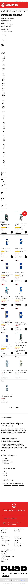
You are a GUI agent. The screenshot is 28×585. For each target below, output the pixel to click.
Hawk (5, 471)
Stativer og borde (3, 102)
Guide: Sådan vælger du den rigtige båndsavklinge (14, 485)
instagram (5, 576)
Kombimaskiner (3, 79)
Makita (5, 475)
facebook (23, 573)
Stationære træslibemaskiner (3, 95)
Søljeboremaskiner (3, 84)
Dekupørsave (4, 133)
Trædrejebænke (3, 107)
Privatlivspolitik (4, 559)
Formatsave (4, 140)
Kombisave (4, 154)
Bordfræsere (3, 65)
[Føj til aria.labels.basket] (12, 232)
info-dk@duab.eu (4, 553)
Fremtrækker (3, 69)
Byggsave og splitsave (4, 125)
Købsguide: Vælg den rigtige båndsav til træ (13, 483)
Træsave (3, 112)
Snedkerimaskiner (3, 53)
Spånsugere (3, 89)
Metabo (5, 473)
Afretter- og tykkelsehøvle (3, 59)
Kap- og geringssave (4, 147)
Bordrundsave (4, 117)
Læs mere (3, 35)
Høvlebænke (3, 74)
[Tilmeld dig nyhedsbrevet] (23, 517)
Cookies (2, 561)
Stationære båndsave (4, 162)
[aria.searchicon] (1, 9)
